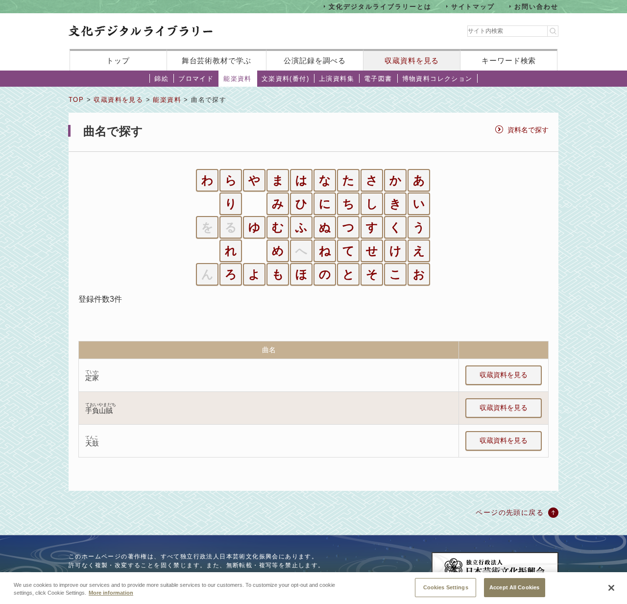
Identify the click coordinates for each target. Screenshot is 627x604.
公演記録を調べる (315, 60)
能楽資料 (237, 78)
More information (111, 593)
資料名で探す (528, 130)
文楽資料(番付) (285, 78)
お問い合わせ (536, 6)
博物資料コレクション (437, 78)
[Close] (611, 588)
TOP (76, 99)
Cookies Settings (445, 587)
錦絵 (161, 78)
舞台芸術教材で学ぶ (217, 60)
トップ (118, 60)
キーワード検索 (509, 60)
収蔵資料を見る (412, 60)
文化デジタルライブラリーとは (380, 6)
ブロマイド (196, 78)
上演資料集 (336, 78)
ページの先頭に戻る (510, 512)
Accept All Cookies (514, 587)
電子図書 (378, 78)
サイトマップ (473, 6)
